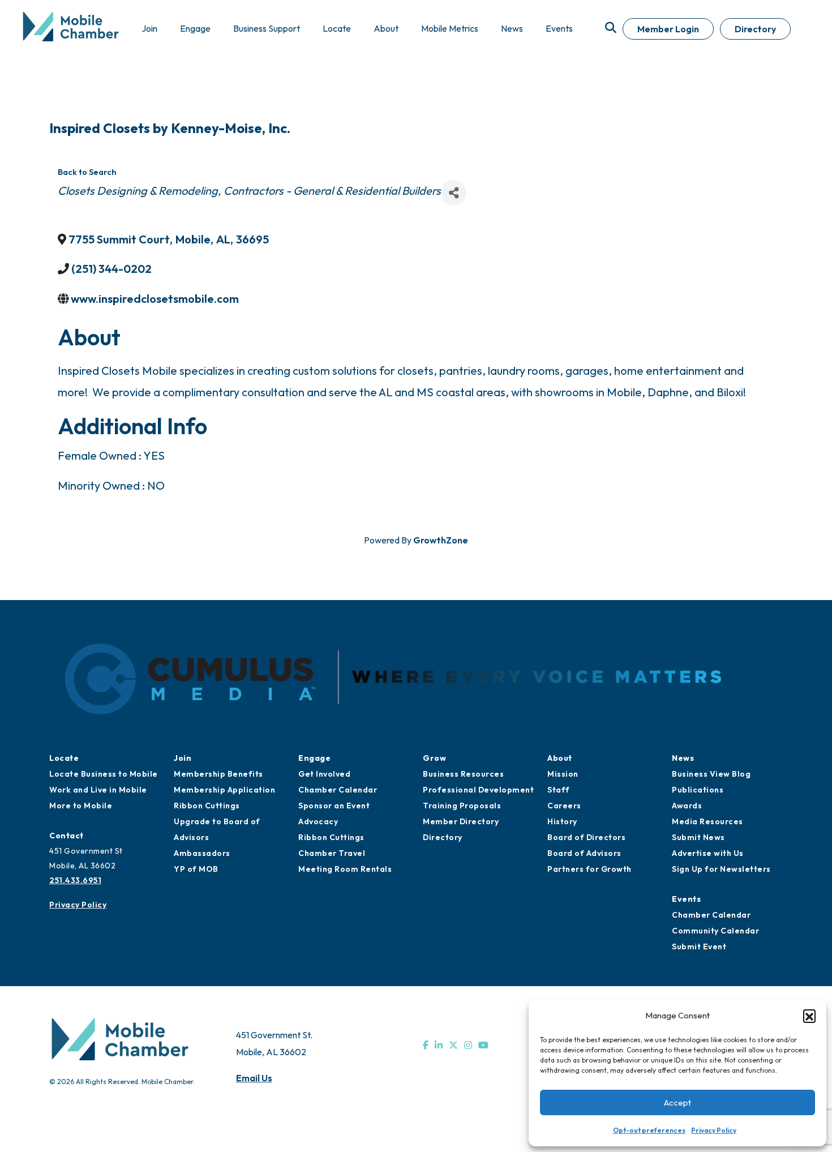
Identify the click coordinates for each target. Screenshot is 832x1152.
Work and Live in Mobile (98, 790)
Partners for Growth (589, 869)
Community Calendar (715, 931)
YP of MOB (196, 869)
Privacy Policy (713, 1130)
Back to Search (87, 172)
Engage (314, 758)
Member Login (668, 29)
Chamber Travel (331, 853)
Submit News (698, 837)
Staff (558, 790)
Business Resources (463, 774)
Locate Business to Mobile (103, 774)
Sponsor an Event (334, 805)
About (559, 758)
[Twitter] (453, 1045)
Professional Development (478, 790)
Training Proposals (462, 805)
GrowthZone (440, 540)
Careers (564, 805)
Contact (66, 835)
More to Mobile (80, 805)
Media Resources (707, 821)
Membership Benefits (218, 774)
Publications (697, 790)
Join (182, 758)
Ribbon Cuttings (207, 805)
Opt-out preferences (649, 1130)
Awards (687, 805)
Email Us (254, 1078)
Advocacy (318, 821)
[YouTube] (483, 1045)
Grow (434, 758)
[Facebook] (425, 1045)
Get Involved (324, 774)
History (562, 821)
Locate (64, 758)
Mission (562, 774)
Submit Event (699, 946)
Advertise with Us (708, 853)
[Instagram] (468, 1045)
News (683, 758)
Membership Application (224, 790)
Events (686, 899)
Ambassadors (202, 853)
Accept (677, 1102)
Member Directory (461, 821)
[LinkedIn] (439, 1045)
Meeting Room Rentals (345, 869)
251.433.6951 (75, 880)
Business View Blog (711, 774)
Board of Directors (586, 837)
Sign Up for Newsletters (721, 869)
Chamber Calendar (337, 790)
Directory (755, 29)
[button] (809, 1015)
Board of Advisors (584, 853)
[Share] (453, 192)
